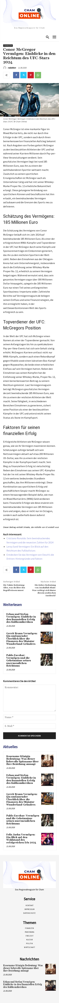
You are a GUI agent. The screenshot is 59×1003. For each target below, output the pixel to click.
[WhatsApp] (38, 75)
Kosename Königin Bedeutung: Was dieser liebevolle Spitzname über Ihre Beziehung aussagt (22, 760)
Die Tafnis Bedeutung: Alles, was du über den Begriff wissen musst (14, 588)
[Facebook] (16, 75)
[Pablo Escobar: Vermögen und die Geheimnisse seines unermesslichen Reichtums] (47, 659)
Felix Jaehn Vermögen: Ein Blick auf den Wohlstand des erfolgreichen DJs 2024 (21, 838)
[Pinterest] (31, 75)
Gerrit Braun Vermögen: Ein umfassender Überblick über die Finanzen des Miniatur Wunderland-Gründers (21, 639)
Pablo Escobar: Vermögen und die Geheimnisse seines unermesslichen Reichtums (18, 660)
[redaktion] (5, 67)
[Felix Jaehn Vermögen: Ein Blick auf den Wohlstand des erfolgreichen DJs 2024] (47, 839)
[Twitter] (23, 75)
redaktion (12, 67)
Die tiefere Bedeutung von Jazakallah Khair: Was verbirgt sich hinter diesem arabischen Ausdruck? (44, 590)
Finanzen (8, 46)
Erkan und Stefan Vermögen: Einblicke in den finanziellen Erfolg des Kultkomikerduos (21, 618)
